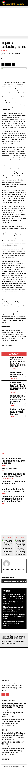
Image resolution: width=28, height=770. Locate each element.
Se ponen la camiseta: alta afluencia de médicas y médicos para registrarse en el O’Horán (18, 399)
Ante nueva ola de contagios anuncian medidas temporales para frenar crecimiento (7, 551)
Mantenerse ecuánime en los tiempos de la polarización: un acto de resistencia (18, 412)
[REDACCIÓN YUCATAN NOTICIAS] (2, 54)
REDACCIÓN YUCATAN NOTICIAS (15, 54)
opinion (12, 417)
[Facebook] (2, 64)
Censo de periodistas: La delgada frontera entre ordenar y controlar (13, 490)
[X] (6, 64)
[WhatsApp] (13, 64)
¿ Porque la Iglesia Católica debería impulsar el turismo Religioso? (13, 475)
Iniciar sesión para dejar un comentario (14, 581)
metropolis (14, 405)
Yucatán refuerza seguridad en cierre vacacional (16, 374)
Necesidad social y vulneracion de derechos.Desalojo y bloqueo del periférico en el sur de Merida (12, 499)
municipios (13, 378)
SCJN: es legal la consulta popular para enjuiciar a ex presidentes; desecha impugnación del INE (21, 551)
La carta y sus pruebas (9, 468)
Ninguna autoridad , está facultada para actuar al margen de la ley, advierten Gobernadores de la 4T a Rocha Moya (18, 362)
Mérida (3, 503)
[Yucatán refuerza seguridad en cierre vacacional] (5, 375)
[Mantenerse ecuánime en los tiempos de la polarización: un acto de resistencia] (5, 411)
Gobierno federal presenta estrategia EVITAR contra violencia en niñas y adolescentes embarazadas (18, 386)
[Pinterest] (9, 64)
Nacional (13, 369)
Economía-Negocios (7, 478)
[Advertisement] (14, 22)
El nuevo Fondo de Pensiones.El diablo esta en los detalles (13, 482)
